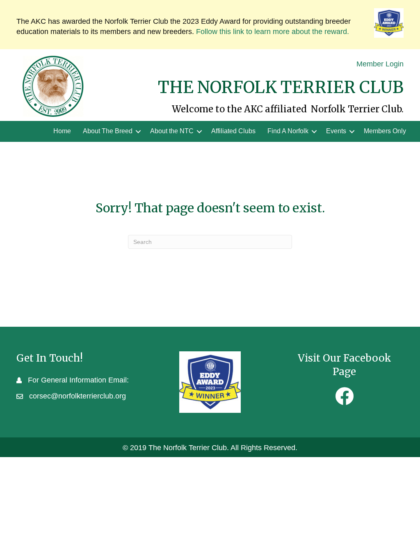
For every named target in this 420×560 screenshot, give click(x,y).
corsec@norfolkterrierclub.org (77, 396)
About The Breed (107, 130)
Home (62, 130)
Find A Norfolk (287, 130)
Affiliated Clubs (233, 130)
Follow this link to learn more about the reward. (272, 31)
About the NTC (172, 130)
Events (336, 130)
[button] (138, 131)
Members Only (385, 130)
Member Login (380, 64)
